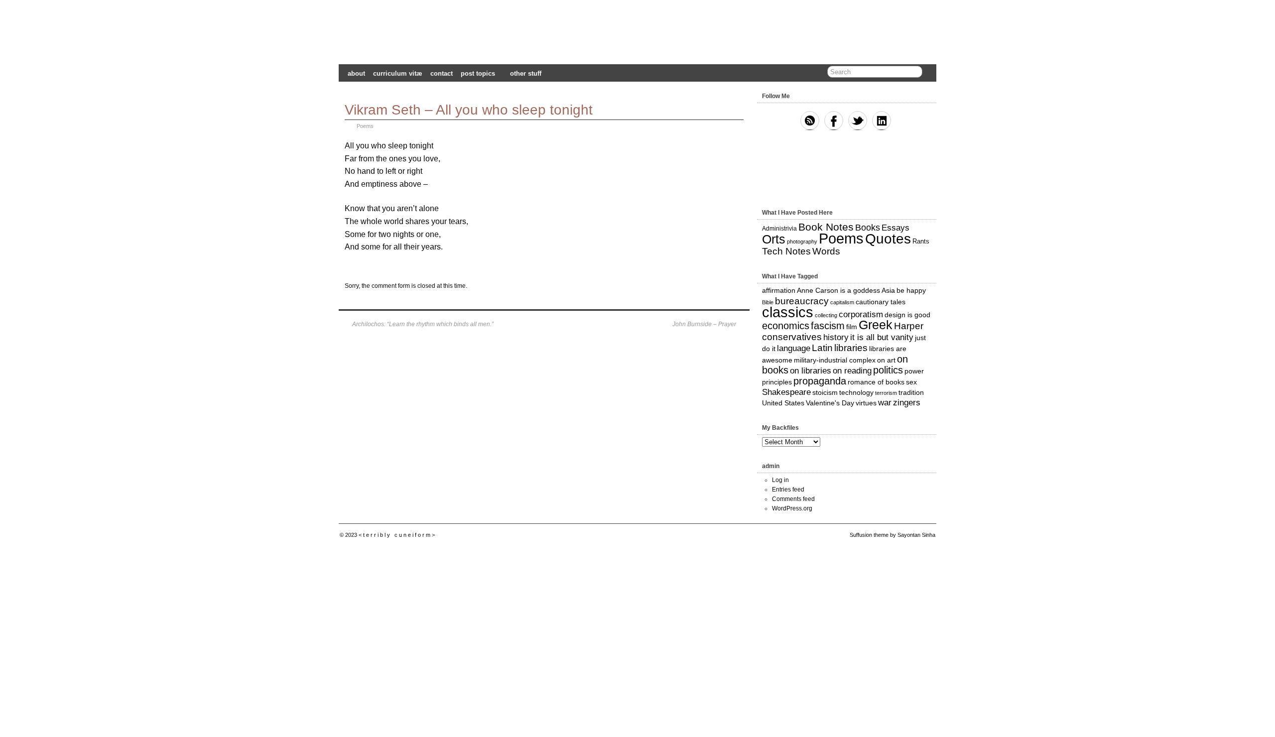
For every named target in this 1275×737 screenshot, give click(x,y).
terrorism (886, 393)
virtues (866, 403)
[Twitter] (858, 121)
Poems (365, 126)
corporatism (861, 314)
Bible (767, 302)
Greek (875, 325)
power (914, 371)
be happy (911, 290)
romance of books (876, 382)
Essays (895, 228)
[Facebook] (834, 121)
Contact (441, 73)
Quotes (888, 238)
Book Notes (826, 227)
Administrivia (779, 228)
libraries (851, 348)
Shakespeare (786, 392)
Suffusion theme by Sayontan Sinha (892, 535)
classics (787, 312)
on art (886, 360)
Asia (888, 290)
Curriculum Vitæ (397, 73)
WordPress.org (792, 508)
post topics (478, 73)
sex (911, 382)
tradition (911, 392)
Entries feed (788, 489)
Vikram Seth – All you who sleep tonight (469, 110)
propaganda (819, 380)
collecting (826, 315)
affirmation (778, 290)
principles (777, 382)
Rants (920, 241)
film (851, 327)
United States (783, 403)
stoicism (825, 392)
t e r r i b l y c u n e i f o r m (637, 34)
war (885, 402)
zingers (906, 402)
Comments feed (793, 498)
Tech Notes (786, 251)
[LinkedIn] (882, 121)
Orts (773, 239)
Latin (822, 348)
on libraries (810, 370)
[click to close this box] (930, 96)
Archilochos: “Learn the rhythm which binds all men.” (423, 324)
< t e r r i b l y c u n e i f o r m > (397, 535)
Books (867, 228)
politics (888, 370)
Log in (780, 480)
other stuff (525, 73)
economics (785, 325)
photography (802, 242)
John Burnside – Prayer (704, 324)
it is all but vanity (881, 337)
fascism (828, 325)
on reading (852, 370)
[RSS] (810, 121)
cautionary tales (880, 302)
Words (826, 251)
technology (856, 392)
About (356, 73)
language (793, 348)
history (836, 337)
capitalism (842, 302)
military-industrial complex (835, 360)
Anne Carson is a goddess (838, 290)
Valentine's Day (830, 403)
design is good (907, 315)
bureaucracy (802, 301)
